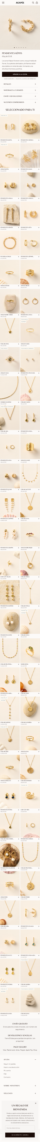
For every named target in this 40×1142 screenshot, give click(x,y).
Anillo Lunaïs (25, 460)
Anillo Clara (25, 344)
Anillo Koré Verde (7, 314)
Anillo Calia (5, 373)
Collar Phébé (25, 897)
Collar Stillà (25, 606)
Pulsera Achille (6, 256)
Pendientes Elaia (26, 169)
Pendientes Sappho (7, 518)
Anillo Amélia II (6, 780)
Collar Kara (5, 926)
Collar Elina (25, 1013)
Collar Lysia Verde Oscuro (7, 839)
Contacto (7, 1077)
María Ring (24, 664)
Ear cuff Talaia (6, 577)
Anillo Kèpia (5, 169)
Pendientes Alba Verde (6, 693)
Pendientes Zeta (26, 227)
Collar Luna (25, 518)
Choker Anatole (6, 402)
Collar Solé (4, 751)
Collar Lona (5, 344)
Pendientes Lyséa (6, 1013)
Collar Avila (25, 635)
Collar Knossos (26, 780)
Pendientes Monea (27, 140)
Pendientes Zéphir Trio (27, 256)
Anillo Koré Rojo (26, 547)
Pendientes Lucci (6, 955)
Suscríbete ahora (20, 1135)
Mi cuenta (7, 1070)
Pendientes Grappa (7, 547)
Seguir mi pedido (10, 1064)
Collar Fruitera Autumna (6, 664)
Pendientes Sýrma (27, 839)
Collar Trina (25, 577)
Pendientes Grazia (7, 227)
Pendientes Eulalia (27, 926)
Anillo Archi (25, 285)
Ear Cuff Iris (25, 809)
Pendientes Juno (6, 489)
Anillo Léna (25, 751)
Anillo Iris (4, 897)
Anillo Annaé (5, 285)
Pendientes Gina (6, 460)
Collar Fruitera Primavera (26, 868)
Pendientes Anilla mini (27, 198)
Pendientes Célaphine (8, 868)
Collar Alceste (26, 489)
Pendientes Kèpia (6, 140)
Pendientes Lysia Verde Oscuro (26, 431)
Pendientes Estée (6, 635)
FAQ (5, 1074)
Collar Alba (25, 693)
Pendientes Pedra (6, 984)
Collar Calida (25, 402)
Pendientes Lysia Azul (28, 955)
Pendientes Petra (6, 809)
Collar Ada (4, 431)
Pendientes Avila (26, 314)
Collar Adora (25, 984)
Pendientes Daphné (7, 606)
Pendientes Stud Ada (28, 373)
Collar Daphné (5, 722)
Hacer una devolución (11, 1067)
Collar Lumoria (26, 722)
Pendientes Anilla (7, 198)
